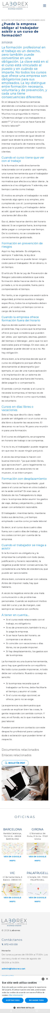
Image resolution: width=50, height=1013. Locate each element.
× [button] (47, 979)
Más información (16, 995)
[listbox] (43, 979)
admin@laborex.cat (13, 968)
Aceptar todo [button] (13, 1000)
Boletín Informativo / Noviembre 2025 (23, 20)
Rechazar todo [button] (36, 1000)
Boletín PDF (16, 763)
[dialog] (25, 994)
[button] (25, 1008)
